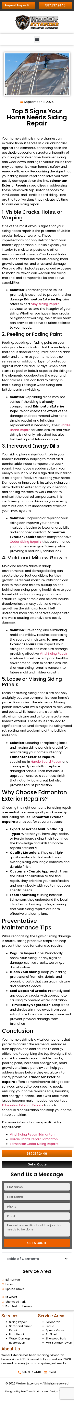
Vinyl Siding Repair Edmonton (32, 1134)
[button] (37, 39)
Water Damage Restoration (20, 1341)
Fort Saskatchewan (59, 1343)
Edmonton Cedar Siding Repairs (34, 1144)
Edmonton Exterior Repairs (22, 1105)
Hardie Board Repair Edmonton (34, 1139)
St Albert (51, 1334)
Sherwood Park (56, 1338)
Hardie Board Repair (46, 761)
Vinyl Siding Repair (45, 304)
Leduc (50, 1326)
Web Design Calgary (56, 1391)
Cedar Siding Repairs (26, 541)
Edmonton (53, 1322)
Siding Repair (18, 1322)
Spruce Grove (55, 1330)
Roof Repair (17, 1334)
